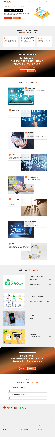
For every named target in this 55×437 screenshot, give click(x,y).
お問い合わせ (48, 1)
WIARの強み (29, 1)
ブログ (21, 425)
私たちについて (43, 1)
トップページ (25, 1)
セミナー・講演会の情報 (24, 429)
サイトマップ (23, 435)
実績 (3, 425)
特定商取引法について (18, 435)
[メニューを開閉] (51, 1)
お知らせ (39, 425)
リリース (4, 429)
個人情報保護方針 (13, 435)
